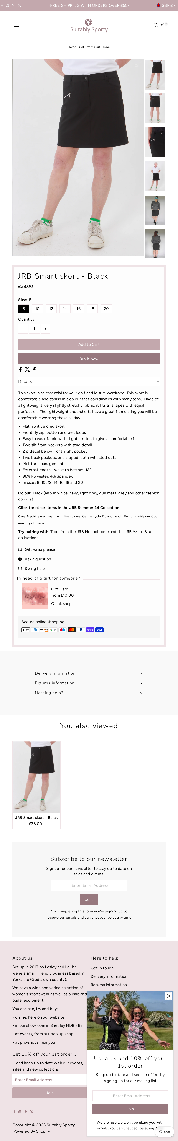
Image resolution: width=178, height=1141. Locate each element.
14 (65, 308)
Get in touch (102, 968)
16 (79, 308)
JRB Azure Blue (138, 531)
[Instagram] (7, 5)
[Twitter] (19, 5)
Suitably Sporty (61, 1125)
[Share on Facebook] (21, 370)
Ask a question (38, 559)
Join (89, 899)
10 (37, 308)
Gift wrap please (40, 549)
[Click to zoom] (137, 66)
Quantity (26, 319)
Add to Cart (89, 344)
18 (92, 308)
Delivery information (109, 976)
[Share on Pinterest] (34, 370)
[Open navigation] (16, 25)
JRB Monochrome (93, 531)
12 (51, 308)
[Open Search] (156, 25)
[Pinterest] (13, 5)
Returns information (109, 984)
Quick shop (61, 604)
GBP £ (167, 5)
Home (72, 47)
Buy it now (89, 359)
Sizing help (35, 568)
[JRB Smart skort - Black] (36, 777)
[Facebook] (2, 5)
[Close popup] (168, 996)
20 (106, 308)
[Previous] (50, 5)
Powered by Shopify (31, 1131)
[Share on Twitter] (28, 370)
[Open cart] (163, 25)
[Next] (128, 5)
